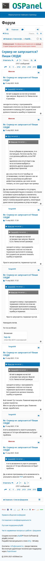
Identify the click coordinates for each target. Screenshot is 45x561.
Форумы (23, 29)
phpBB (19, 536)
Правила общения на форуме (14, 515)
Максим (11, 71)
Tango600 (11, 89)
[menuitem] (41, 39)
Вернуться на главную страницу (22, 14)
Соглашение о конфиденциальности (16, 520)
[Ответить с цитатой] (38, 72)
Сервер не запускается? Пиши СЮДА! (20, 54)
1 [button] (13, 67)
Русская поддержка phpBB (12, 525)
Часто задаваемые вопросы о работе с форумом (21, 530)
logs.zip (7, 337)
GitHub (38, 44)
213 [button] (24, 67)
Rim (9, 136)
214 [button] (29, 67)
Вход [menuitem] (39, 29)
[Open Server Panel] (22, 5)
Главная (15, 29)
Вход (7, 33)
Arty (29, 541)
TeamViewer (11, 551)
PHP (21, 477)
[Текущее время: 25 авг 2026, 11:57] (38, 39)
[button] (5, 66)
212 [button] (18, 67)
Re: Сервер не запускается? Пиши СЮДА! (20, 78)
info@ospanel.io (17, 546)
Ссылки (7, 29)
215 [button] (34, 67)
